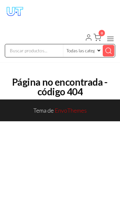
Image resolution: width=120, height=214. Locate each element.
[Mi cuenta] (88, 38)
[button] (110, 39)
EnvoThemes (71, 110)
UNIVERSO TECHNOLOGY (56, 20)
